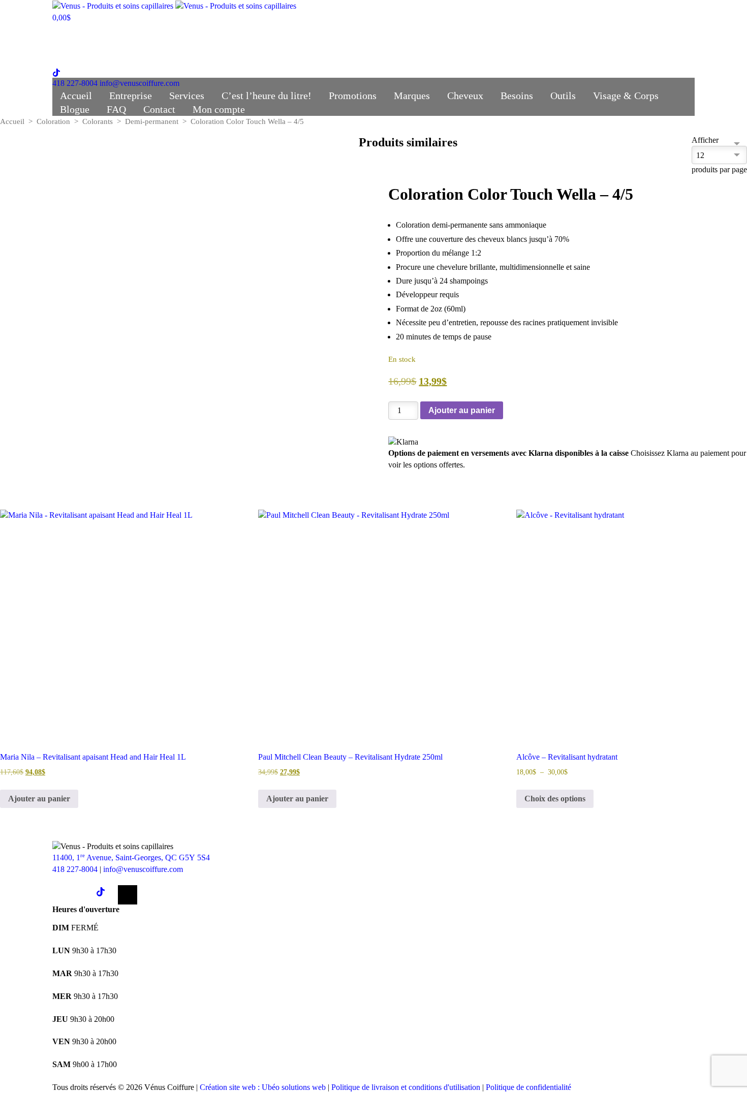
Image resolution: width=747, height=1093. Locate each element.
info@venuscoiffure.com (143, 869)
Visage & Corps (633, 30)
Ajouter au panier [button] (39, 798)
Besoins (524, 30)
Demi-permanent (151, 121)
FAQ (124, 45)
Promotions (360, 30)
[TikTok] (105, 894)
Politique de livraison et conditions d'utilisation (405, 1087)
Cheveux (473, 30)
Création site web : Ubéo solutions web (263, 1087)
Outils (570, 30)
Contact (167, 45)
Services (194, 30)
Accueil (84, 30)
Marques (419, 30)
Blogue (82, 45)
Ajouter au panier (461, 410)
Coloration (53, 121)
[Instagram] (84, 894)
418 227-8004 (75, 83)
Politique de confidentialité (528, 1087)
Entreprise (138, 30)
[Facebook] (62, 894)
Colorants (97, 121)
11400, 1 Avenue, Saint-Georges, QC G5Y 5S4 (131, 857)
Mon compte (226, 45)
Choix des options (554, 798)
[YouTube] (127, 894)
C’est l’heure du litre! (274, 30)
